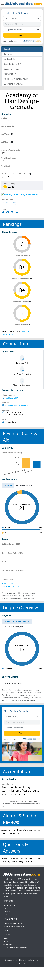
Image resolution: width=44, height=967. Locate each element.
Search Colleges (9, 905)
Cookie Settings (8, 944)
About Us (6, 912)
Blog (5, 908)
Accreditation (10, 74)
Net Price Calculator (11, 586)
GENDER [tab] (8, 485)
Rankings (8, 54)
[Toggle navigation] (2, 3)
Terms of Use (7, 941)
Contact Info (9, 59)
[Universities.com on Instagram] (24, 963)
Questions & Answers (13, 83)
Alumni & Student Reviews (16, 78)
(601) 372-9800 (11, 398)
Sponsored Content (9, 41)
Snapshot (8, 49)
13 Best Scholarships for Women (14, 926)
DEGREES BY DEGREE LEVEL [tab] (17, 621)
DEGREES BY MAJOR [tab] (13, 626)
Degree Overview (12, 69)
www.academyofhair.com (16, 405)
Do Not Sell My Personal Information (16, 948)
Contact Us (7, 935)
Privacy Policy (8, 938)
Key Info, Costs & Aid (13, 64)
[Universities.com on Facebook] (20, 963)
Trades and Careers (13, 683)
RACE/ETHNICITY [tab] (24, 485)
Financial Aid (7, 583)
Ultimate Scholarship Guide (13, 923)
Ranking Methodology (11, 915)
